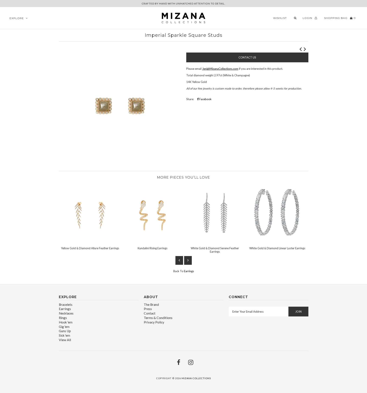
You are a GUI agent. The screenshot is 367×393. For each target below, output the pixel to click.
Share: (190, 99)
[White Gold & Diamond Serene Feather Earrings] (215, 241)
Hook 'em (65, 322)
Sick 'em (64, 335)
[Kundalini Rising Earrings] (152, 241)
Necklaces (66, 313)
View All (65, 340)
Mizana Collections (196, 378)
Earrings (189, 271)
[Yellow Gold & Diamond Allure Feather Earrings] (90, 241)
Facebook (205, 99)
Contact (149, 313)
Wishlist (280, 18)
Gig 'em (64, 327)
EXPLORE (17, 18)
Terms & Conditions (158, 318)
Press (148, 309)
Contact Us (247, 57)
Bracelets (65, 304)
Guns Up (65, 331)
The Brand (151, 304)
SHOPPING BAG (339, 18)
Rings (63, 318)
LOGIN (308, 18)
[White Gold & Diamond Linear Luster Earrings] (277, 241)
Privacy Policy (154, 322)
